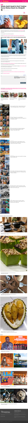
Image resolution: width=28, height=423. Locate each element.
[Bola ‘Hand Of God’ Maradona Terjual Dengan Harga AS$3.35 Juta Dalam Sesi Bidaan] (13, 402)
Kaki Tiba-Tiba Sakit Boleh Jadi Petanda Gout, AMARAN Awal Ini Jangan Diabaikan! (13, 99)
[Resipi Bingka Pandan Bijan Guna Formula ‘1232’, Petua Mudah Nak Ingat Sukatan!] (13, 271)
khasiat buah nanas (21, 30)
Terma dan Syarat (10, 421)
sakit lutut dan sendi (20, 88)
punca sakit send (14, 88)
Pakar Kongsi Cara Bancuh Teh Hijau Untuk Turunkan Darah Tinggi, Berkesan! (14, 35)
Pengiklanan (2, 421)
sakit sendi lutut (9, 89)
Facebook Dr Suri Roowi (6, 73)
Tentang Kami (5, 421)
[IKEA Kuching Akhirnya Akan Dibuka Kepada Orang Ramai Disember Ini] (13, 367)
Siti (4, 9)
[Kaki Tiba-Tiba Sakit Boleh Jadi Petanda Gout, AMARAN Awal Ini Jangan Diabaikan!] (14, 97)
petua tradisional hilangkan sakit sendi (6, 88)
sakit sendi (24, 88)
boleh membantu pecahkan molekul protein (9, 63)
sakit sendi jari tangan (4, 89)
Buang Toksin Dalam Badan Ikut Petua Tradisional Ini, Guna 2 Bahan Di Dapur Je (14, 71)
